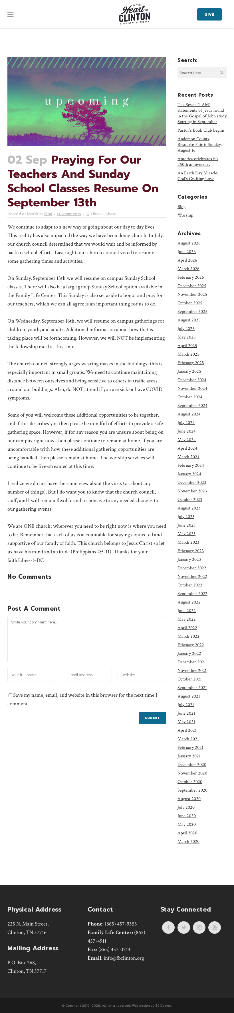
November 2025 (192, 294)
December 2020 (191, 765)
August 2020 (189, 799)
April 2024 (187, 448)
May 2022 (186, 619)
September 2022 (192, 594)
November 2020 (192, 773)
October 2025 (189, 303)
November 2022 (192, 577)
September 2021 (192, 688)
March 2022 (188, 636)
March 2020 (188, 842)
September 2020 (192, 790)
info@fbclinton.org (124, 958)
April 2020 (187, 833)
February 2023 (190, 551)
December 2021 (191, 662)
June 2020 (186, 816)
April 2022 (187, 628)
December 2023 (191, 483)
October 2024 (189, 397)
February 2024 (190, 465)
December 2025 (191, 286)
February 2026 (190, 277)
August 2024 (189, 414)
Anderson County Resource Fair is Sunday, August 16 (199, 144)
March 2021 (188, 739)
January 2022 (189, 654)
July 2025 (186, 329)
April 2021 (187, 730)
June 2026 (186, 252)
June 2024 (186, 431)
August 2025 (189, 320)
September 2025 (192, 312)
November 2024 (192, 389)
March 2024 (188, 457)
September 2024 (192, 406)
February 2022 (190, 645)
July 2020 (186, 807)
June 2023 (186, 525)
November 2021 (192, 671)
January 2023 (189, 559)
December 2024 (191, 380)
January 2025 (189, 371)
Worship (185, 215)
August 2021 (188, 696)
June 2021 (186, 713)
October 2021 (189, 679)
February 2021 (190, 748)
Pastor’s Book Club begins (201, 130)
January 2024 (189, 474)
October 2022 (189, 585)
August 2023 (188, 508)
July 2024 (186, 423)
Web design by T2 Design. (152, 1005)
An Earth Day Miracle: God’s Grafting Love (197, 176)
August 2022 (189, 602)
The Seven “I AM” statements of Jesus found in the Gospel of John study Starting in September (202, 113)
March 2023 (188, 542)
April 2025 (187, 346)
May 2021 (186, 722)
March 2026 (188, 269)
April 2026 (187, 260)
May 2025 (186, 337)
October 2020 (189, 782)
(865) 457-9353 (121, 924)
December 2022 (191, 568)
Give (209, 14)
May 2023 (186, 534)
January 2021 (189, 756)
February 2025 (190, 363)
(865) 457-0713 (114, 949)
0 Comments (69, 213)
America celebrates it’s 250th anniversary (197, 162)
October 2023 (189, 500)
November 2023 (192, 491)
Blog (48, 213)
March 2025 (188, 354)
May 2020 (186, 824)
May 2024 (186, 440)
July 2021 (185, 705)
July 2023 (185, 517)
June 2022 (186, 611)
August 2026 (189, 243)
